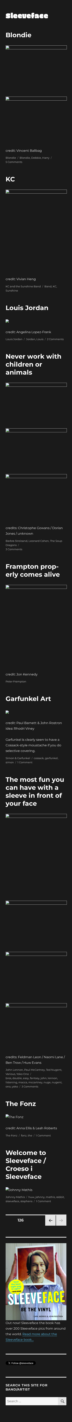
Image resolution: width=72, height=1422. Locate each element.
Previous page (50, 1225)
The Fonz (21, 1104)
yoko (15, 1086)
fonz (24, 1135)
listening (11, 1082)
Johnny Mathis (15, 1197)
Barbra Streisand (16, 540)
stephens (26, 1201)
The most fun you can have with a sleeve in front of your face (35, 791)
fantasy (34, 1078)
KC (10, 179)
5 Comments (14, 161)
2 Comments (55, 339)
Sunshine (12, 290)
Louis (39, 339)
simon (10, 762)
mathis (50, 1197)
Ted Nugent (53, 1069)
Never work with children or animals (33, 364)
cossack (39, 758)
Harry (45, 157)
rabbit (60, 1197)
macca (22, 1082)
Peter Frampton (16, 681)
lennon (52, 1078)
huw (31, 1197)
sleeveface (12, 1201)
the (30, 1135)
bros (8, 1078)
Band (48, 286)
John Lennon (14, 1069)
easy (26, 1078)
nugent (57, 1082)
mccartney (35, 1082)
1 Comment (24, 762)
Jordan (30, 339)
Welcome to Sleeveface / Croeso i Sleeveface (26, 1164)
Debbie (36, 157)
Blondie (18, 35)
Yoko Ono (22, 1074)
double (17, 1078)
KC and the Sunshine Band (23, 286)
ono (8, 1086)
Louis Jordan (27, 308)
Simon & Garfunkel (18, 758)
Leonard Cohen (39, 540)
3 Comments (14, 549)
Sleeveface (27, 15)
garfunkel (51, 758)
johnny (40, 1197)
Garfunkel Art (28, 699)
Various (10, 1074)
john (44, 1078)
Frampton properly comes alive (33, 570)
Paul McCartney (34, 1069)
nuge (47, 1082)
